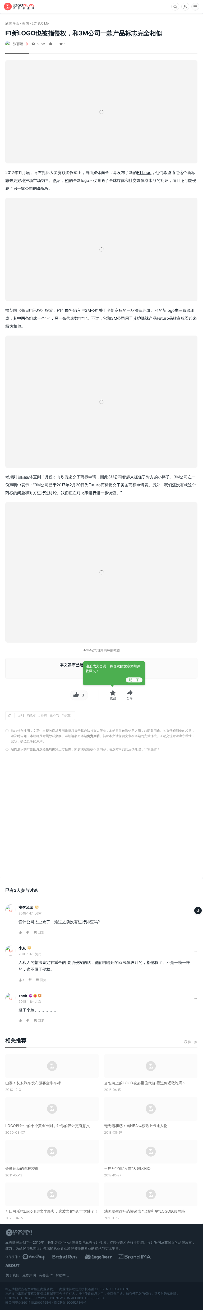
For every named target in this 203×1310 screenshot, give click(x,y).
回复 (41, 932)
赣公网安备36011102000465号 (28, 1302)
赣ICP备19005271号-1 (70, 1302)
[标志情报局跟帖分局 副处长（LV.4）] (37, 907)
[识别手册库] (176, 1257)
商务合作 (46, 1275)
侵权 (32, 715)
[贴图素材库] (44, 1257)
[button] (130, 695)
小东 (22, 948)
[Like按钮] (75, 695)
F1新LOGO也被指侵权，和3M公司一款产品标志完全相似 (83, 33)
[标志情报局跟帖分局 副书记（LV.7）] (39, 996)
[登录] (185, 6)
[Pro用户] (31, 996)
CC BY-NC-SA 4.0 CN (111, 1289)
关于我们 (12, 1275)
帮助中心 (62, 1275)
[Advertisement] (101, 816)
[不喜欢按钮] (28, 933)
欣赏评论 (12, 23)
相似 (17, 326)
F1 (67, 180)
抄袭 (43, 715)
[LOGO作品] (132, 1257)
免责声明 (93, 736)
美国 (25, 23)
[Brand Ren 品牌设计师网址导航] (88, 1257)
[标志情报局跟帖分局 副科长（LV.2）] (29, 948)
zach (23, 995)
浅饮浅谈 (26, 907)
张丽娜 (18, 43)
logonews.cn (58, 1298)
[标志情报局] (19, 7)
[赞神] (35, 996)
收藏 (113, 698)
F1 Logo (144, 172)
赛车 (67, 715)
